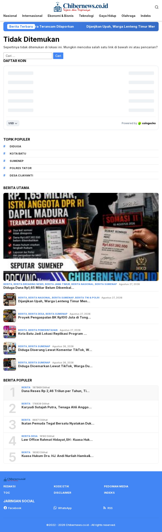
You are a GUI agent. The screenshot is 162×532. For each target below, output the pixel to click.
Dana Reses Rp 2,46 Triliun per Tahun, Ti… (55, 391)
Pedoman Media (116, 486)
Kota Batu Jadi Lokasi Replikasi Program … (52, 334)
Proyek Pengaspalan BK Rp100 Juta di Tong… (54, 317)
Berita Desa (36, 313)
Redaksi (9, 486)
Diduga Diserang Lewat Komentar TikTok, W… (55, 350)
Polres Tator (21, 168)
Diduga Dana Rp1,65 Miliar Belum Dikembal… (38, 288)
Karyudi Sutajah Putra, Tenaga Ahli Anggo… (57, 407)
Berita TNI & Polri (87, 297)
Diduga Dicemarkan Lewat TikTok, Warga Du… (55, 366)
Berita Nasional (82, 284)
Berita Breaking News (29, 284)
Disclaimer (62, 492)
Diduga (15, 146)
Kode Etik (61, 486)
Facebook (14, 508)
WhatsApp (65, 508)
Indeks (109, 492)
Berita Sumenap (106, 284)
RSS (110, 508)
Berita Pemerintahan (43, 330)
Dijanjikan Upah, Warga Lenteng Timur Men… (54, 301)
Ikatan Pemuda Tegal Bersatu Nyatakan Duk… (58, 423)
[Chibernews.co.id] (81, 6)
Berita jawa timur (57, 284)
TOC (6, 492)
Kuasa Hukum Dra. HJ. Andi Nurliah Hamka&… (57, 456)
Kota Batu (18, 153)
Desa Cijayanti (21, 175)
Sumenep (17, 161)
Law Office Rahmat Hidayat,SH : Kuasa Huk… (57, 440)
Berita (7, 284)
